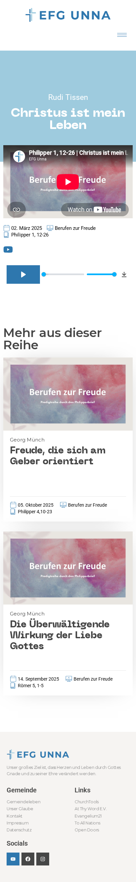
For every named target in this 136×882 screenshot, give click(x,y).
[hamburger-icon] (122, 34)
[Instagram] (42, 859)
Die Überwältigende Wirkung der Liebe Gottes (60, 635)
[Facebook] (27, 859)
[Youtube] (13, 859)
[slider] (63, 274)
